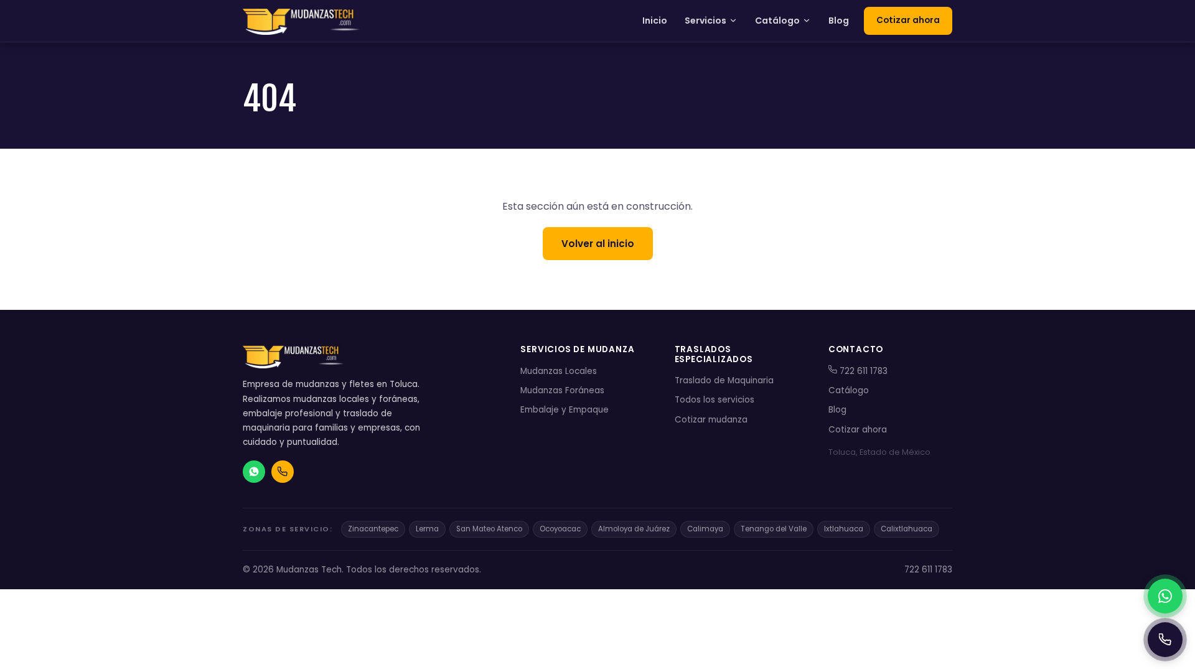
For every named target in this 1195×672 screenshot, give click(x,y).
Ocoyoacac (560, 529)
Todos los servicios (714, 400)
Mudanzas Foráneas (562, 390)
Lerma (427, 529)
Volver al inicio (597, 243)
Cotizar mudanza (711, 420)
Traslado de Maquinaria (724, 380)
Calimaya (705, 529)
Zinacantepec (373, 529)
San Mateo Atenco (489, 529)
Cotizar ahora (908, 20)
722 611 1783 (862, 371)
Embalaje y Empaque (564, 410)
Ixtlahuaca (843, 529)
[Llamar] (1165, 639)
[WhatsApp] (1165, 596)
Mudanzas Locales (558, 371)
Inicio (654, 20)
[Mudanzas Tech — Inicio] (302, 21)
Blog (838, 20)
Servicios (705, 20)
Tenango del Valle (774, 529)
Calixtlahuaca (906, 529)
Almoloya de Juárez (634, 529)
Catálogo (777, 20)
